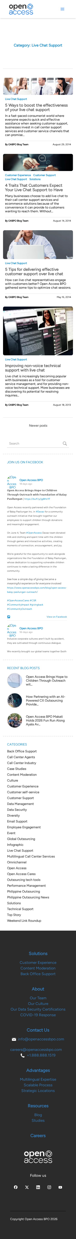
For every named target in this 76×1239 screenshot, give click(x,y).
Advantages (38, 1070)
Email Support (17, 821)
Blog (38, 1115)
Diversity (13, 815)
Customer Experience (18, 175)
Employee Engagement (24, 827)
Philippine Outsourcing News (28, 897)
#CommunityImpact (18, 604)
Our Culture (38, 1003)
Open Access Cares (21, 874)
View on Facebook (56, 616)
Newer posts (38, 425)
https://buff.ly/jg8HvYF (37, 499)
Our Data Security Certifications (38, 1009)
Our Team (38, 998)
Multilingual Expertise (38, 1079)
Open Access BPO (31, 480)
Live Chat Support (16, 99)
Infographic (15, 845)
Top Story (14, 915)
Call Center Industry (21, 763)
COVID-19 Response (38, 1015)
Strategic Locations (38, 1090)
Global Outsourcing (21, 839)
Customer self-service (23, 792)
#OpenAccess (34, 532)
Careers (38, 1135)
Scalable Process (38, 1085)
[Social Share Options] (9, 617)
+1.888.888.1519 (41, 1055)
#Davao (40, 511)
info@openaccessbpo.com (41, 1039)
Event (11, 833)
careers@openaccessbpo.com (36, 1049)
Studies (38, 1120)
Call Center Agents (21, 757)
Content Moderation (22, 775)
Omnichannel (17, 862)
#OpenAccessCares (18, 600)
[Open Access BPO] (38, 1156)
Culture (12, 780)
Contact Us (38, 1030)
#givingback (36, 604)
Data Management (20, 804)
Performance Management (26, 886)
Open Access (16, 868)
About (38, 989)
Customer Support (44, 175)
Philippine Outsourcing (23, 891)
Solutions (35, 179)
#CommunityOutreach (19, 609)
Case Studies (16, 769)
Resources (38, 1105)
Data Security (17, 810)
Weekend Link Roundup (24, 921)
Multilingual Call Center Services (31, 856)
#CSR (33, 600)
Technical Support (20, 909)
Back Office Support (22, 751)
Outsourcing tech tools (23, 880)
